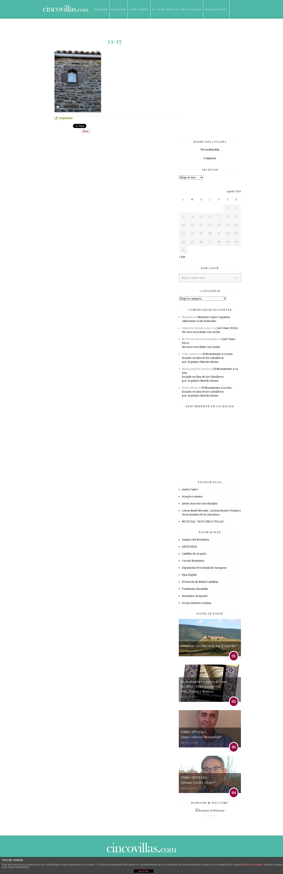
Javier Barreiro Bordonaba (199, 503)
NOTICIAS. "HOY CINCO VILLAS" (203, 521)
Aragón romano (192, 496)
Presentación (210, 149)
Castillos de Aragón (194, 553)
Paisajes (118, 9)
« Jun (182, 256)
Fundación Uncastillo (195, 588)
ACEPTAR (143, 871)
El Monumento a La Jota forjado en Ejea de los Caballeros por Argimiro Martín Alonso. (207, 357)
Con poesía (139, 9)
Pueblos (101, 9)
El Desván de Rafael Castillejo (200, 581)
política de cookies (252, 864)
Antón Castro (190, 489)
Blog (98, 28)
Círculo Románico (193, 560)
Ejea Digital (189, 574)
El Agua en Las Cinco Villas (176, 9)
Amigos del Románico (195, 539)
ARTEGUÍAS (189, 546)
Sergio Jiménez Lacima (196, 602)
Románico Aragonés (194, 595)
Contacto (209, 158)
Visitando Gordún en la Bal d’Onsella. (208, 646)
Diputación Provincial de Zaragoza (204, 567)
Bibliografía (216, 9)
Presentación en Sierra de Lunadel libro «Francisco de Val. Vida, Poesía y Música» (204, 686)
